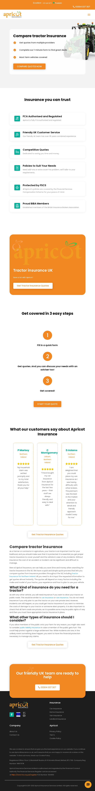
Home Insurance (57, 712)
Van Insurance (56, 715)
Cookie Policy (55, 738)
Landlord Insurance (58, 719)
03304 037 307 (82, 6)
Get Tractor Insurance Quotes (33, 285)
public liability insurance (30, 627)
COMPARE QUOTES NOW (29, 66)
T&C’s (52, 735)
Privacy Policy (55, 731)
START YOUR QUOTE (47, 404)
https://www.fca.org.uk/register (24, 775)
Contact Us (14, 735)
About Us (13, 731)
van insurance (62, 597)
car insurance (47, 597)
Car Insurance (56, 708)
